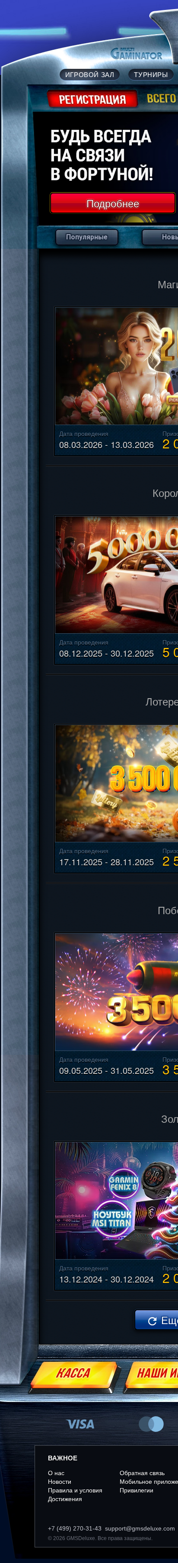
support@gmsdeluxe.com (140, 1528)
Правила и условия (75, 1490)
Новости (59, 1481)
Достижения (65, 1498)
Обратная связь (142, 1473)
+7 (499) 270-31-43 (75, 1528)
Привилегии (136, 1490)
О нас (56, 1473)
